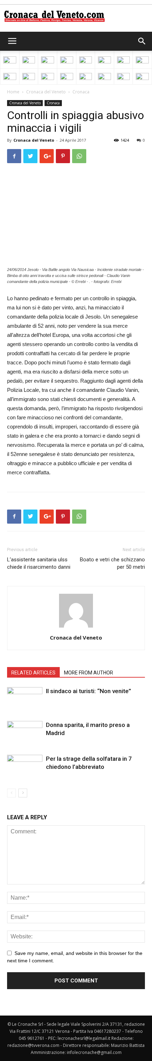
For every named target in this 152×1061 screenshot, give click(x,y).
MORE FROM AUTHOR (88, 673)
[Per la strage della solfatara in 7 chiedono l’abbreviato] (24, 767)
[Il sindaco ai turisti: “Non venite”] (24, 699)
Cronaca (80, 92)
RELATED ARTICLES (33, 673)
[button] (142, 41)
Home (13, 92)
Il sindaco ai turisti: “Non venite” (88, 691)
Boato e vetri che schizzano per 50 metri (112, 563)
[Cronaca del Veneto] (76, 16)
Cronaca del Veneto (46, 92)
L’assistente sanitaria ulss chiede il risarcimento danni (38, 563)
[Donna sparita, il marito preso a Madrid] (24, 733)
